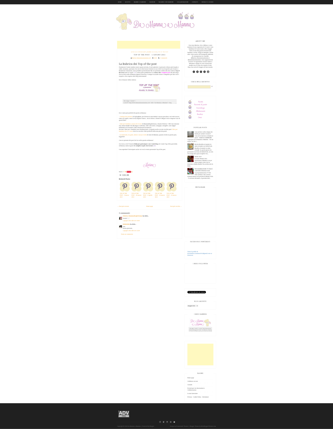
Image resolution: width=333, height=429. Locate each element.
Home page (149, 206)
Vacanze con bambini (166, 2)
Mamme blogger (152, 51)
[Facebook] (160, 422)
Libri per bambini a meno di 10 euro (131, 124)
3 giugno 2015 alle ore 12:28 (131, 230)
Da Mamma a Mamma (134, 426)
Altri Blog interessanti (138, 51)
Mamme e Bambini (140, 2)
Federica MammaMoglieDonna (132, 216)
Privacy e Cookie (207, 2)
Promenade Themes (182, 426)
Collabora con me (192, 381)
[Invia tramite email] (123, 175)
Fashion (152, 2)
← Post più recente (123, 206)
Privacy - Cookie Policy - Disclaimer (198, 397)
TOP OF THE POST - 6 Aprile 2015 (147, 195)
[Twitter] (163, 422)
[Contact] (174, 422)
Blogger (152, 426)
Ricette (127, 2)
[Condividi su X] (126, 175)
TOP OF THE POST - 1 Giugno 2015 (149, 55)
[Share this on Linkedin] (132, 171)
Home (120, 2)
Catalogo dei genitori (126, 116)
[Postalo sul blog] (125, 175)
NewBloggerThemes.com (208, 426)
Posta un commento (127, 234)
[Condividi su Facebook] (128, 175)
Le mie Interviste (192, 393)
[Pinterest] (167, 422)
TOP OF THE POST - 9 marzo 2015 (124, 195)
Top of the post (163, 51)
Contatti (195, 2)
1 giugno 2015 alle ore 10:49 (131, 220)
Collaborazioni (182, 2)
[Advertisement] (148, 45)
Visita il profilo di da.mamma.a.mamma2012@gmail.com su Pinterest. (199, 253)
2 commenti (163, 58)
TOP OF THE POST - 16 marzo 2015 (160, 195)
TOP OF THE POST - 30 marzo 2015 (136, 195)
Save (129, 171)
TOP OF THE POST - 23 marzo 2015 (171, 195)
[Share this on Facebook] (124, 171)
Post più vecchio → (176, 206)
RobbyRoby (126, 224)
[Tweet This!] (126, 171)
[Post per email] (120, 175)
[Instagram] (171, 422)
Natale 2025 (198, 156)
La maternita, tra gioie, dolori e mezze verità (133, 135)
